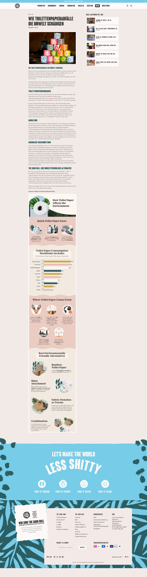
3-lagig (58, 524)
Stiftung (77, 517)
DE (127, 557)
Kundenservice (98, 514)
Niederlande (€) (117, 557)
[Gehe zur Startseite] (17, 5)
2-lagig (58, 522)
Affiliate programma (81, 534)
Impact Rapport (80, 524)
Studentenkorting (80, 536)
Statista (51, 98)
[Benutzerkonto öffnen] (127, 6)
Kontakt (77, 531)
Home (29, 14)
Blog (32, 14)
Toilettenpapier (61, 517)
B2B (76, 520)
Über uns (78, 522)
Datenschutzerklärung (101, 520)
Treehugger (65, 123)
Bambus (59, 527)
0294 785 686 (119, 529)
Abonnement (60, 520)
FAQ (95, 517)
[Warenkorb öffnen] (131, 6)
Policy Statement (99, 522)
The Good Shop (61, 514)
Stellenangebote (80, 527)
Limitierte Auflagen (62, 529)
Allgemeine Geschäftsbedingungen (101, 525)
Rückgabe (97, 528)
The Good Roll (35, 171)
